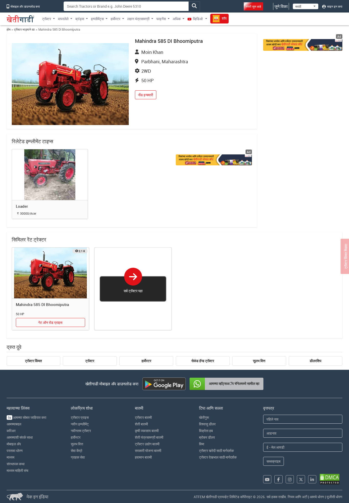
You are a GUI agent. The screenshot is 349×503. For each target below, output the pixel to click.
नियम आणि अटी (297, 496)
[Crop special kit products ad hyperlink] (303, 45)
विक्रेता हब (206, 430)
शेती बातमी (141, 424)
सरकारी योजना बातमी (148, 450)
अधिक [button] (177, 18)
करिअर (11, 430)
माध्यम (10, 457)
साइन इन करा (334, 6)
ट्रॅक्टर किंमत (33, 361)
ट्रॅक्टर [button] (46, 18)
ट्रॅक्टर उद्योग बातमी (147, 443)
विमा (201, 443)
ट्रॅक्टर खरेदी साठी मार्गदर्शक (216, 450)
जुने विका (281, 6)
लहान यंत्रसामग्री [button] (138, 18)
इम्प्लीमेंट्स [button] (97, 18)
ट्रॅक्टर (89, 361)
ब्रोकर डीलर (207, 437)
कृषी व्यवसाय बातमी (147, 430)
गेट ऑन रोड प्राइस (50, 322)
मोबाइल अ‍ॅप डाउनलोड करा (25, 6)
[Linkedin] (312, 479)
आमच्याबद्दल (14, 424)
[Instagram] (290, 479)
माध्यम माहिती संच (17, 470)
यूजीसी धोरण (334, 496)
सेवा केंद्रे (76, 450)
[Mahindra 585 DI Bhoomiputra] (50, 273)
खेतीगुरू (204, 417)
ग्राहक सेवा (78, 457)
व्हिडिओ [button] (197, 18)
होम (8, 29)
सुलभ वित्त (259, 361)
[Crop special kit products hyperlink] (214, 159)
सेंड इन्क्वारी (145, 94)
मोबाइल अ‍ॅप (14, 443)
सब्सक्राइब (273, 461)
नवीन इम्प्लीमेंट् (80, 424)
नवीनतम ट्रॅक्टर (81, 430)
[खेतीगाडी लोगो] (20, 19)
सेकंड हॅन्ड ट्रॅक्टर (202, 361)
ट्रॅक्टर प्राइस (80, 417)
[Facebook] (278, 479)
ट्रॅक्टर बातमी (143, 417)
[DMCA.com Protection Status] (329, 479)
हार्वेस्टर (146, 361)
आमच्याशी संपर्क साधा (20, 437)
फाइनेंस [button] (161, 18)
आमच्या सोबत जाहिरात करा (27, 417)
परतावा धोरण (15, 450)
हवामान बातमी (143, 457)
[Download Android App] (164, 383)
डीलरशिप (315, 361)
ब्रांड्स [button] (79, 18)
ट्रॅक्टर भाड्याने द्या (24, 29)
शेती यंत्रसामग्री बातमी (149, 437)
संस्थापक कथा (16, 463)
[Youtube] (267, 479)
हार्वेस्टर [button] (115, 18)
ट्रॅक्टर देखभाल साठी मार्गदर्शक (218, 457)
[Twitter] (301, 479)
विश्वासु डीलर (207, 424)
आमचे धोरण (317, 496)
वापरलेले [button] (63, 18)
